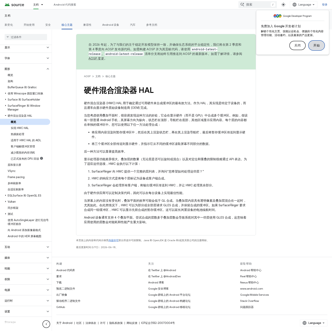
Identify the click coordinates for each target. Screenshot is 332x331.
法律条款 (90, 322)
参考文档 (151, 24)
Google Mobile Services (254, 294)
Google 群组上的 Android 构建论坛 (169, 301)
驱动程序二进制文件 (68, 301)
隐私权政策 (116, 322)
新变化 (9, 24)
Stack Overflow (249, 301)
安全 (48, 24)
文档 (36, 4)
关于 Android (64, 322)
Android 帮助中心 (250, 270)
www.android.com (251, 288)
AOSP (87, 76)
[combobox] (257, 4)
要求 (59, 276)
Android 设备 (110, 24)
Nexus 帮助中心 (249, 282)
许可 (102, 322)
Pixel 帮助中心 (248, 276)
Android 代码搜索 (65, 4)
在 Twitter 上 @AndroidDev (164, 276)
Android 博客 (156, 282)
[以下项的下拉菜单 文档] (44, 4)
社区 (79, 322)
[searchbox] (26, 37)
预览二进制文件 (65, 288)
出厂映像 (61, 294)
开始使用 (29, 24)
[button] (23, 47)
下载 (59, 282)
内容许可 (114, 240)
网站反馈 (132, 322)
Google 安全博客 (158, 288)
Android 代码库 (65, 270)
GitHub (60, 307)
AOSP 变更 (96, 58)
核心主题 (66, 24)
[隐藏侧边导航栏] (46, 324)
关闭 (297, 45)
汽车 (133, 24)
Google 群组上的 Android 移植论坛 (169, 307)
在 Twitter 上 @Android (162, 270)
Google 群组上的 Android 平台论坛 (169, 294)
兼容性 (87, 24)
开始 (316, 45)
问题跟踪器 (247, 307)
